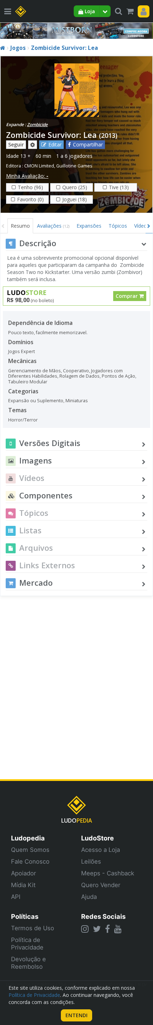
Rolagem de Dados (79, 376)
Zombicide (37, 124)
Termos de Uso (32, 928)
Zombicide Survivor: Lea (64, 48)
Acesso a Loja (100, 849)
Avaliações (53, 225)
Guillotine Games (74, 166)
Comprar (127, 296)
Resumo (20, 225)
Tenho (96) (30, 187)
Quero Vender (100, 885)
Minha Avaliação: (27, 175)
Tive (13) (119, 187)
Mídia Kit (23, 885)
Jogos (18, 48)
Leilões (91, 861)
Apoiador (23, 873)
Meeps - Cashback (107, 873)
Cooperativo (76, 371)
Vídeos (141, 225)
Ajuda (89, 896)
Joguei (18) (74, 199)
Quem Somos (30, 849)
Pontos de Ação (118, 376)
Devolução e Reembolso (28, 963)
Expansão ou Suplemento (35, 401)
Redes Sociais (103, 916)
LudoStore (97, 838)
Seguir (16, 144)
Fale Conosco (30, 861)
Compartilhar (88, 144)
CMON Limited (39, 166)
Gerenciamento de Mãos (34, 371)
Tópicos (118, 225)
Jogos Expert (21, 351)
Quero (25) (74, 187)
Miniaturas (76, 401)
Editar (55, 144)
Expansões (88, 225)
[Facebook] (107, 928)
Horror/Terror (23, 420)
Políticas (24, 916)
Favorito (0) (30, 199)
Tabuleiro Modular (27, 382)
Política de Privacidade (27, 943)
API (15, 896)
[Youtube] (118, 928)
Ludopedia (28, 838)
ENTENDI (76, 1015)
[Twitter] (97, 928)
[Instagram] (85, 928)
